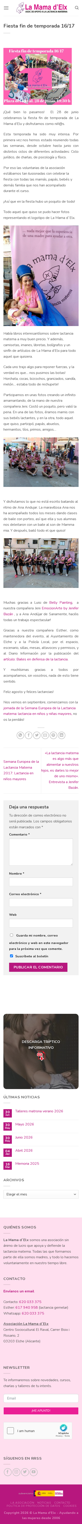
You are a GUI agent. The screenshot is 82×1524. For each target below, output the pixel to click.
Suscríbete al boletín (31, 956)
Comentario (19, 834)
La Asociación (22, 1503)
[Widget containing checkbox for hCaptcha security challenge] (37, 1430)
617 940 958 (26, 1307)
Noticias (44, 1503)
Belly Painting (60, 602)
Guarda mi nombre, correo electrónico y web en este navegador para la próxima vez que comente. (38, 942)
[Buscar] (77, 7)
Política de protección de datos (33, 1506)
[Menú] (6, 7)
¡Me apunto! (41, 1411)
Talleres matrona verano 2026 (39, 1111)
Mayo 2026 (24, 1124)
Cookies (70, 1506)
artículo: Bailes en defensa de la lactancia (35, 659)
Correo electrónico (25, 894)
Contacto (62, 1503)
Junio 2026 (24, 1137)
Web (13, 914)
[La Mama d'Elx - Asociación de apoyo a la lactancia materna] (42, 8)
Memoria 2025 (27, 1164)
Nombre (16, 873)
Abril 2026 (24, 1150)
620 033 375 (30, 1301)
